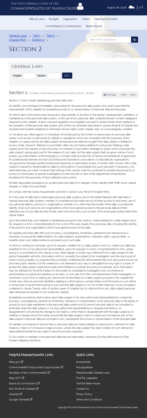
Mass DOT (15, 378)
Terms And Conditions (89, 399)
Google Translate (19, 399)
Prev (125, 94)
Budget (54, 19)
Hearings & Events (106, 19)
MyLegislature (84, 367)
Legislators (70, 19)
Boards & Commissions (23, 383)
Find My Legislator (87, 378)
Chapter (17, 75)
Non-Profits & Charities (22, 388)
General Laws (18, 35)
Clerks (86, 19)
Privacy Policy (84, 394)
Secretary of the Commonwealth (28, 372)
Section (41, 75)
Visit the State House (88, 383)
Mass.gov (15, 362)
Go (68, 75)
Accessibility (83, 362)
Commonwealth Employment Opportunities (35, 367)
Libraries (14, 394)
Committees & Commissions (63, 26)
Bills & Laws (37, 19)
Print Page (111, 94)
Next (132, 94)
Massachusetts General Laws (93, 372)
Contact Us (82, 388)
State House (94, 26)
